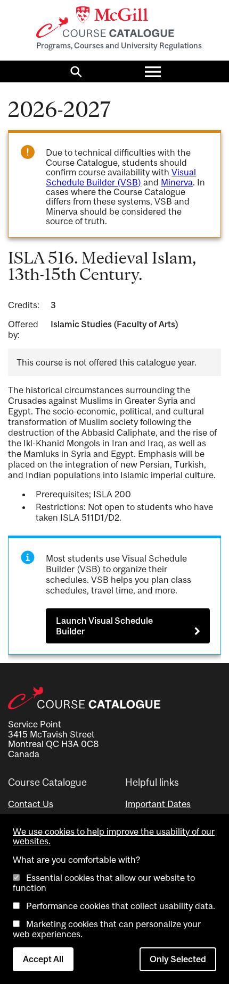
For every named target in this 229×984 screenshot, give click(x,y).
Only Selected (178, 959)
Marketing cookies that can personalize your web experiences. (107, 929)
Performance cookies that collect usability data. (120, 906)
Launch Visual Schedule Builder (104, 626)
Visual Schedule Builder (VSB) (121, 177)
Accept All (43, 959)
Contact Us (30, 804)
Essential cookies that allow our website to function (104, 882)
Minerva (177, 182)
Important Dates (158, 804)
